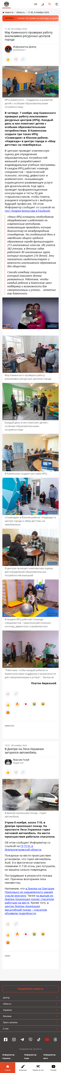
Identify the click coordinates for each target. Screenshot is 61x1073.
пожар (7, 956)
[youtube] (47, 1039)
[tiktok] (39, 1039)
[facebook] (5, 1039)
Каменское (9, 726)
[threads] (55, 1039)
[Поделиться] (16, 59)
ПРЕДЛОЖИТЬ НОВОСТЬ (30, 988)
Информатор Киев (30, 1057)
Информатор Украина (8, 1057)
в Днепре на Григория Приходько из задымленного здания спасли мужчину (29, 892)
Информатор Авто (49, 1057)
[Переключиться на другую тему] (42, 4)
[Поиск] (50, 4)
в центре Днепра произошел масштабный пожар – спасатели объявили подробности (27, 908)
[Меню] (57, 4)
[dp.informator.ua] (6, 4)
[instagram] (14, 1039)
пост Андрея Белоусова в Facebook (27, 211)
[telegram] (22, 1039)
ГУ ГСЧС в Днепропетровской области (23, 847)
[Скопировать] (23, 59)
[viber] (30, 1039)
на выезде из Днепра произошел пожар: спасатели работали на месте (29, 899)
